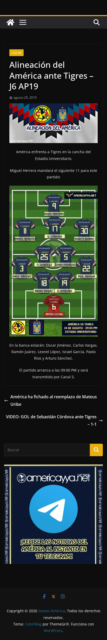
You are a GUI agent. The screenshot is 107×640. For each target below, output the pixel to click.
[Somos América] (10, 22)
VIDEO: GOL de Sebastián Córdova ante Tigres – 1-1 (51, 420)
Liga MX (16, 53)
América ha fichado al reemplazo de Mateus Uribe (53, 400)
